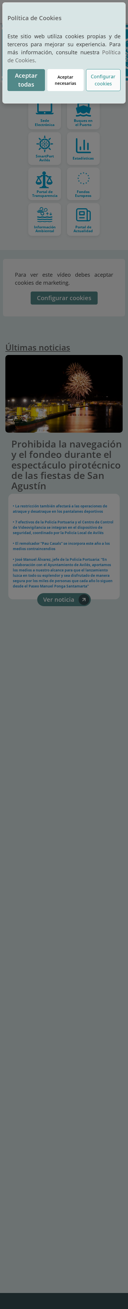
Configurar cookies (103, 80)
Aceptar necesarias (65, 80)
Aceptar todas (26, 79)
